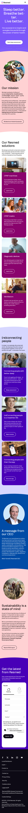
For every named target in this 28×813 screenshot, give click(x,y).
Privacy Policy (6, 777)
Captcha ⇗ (20, 732)
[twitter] (7, 757)
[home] (5, 2)
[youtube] (22, 757)
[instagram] (17, 757)
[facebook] (3, 757)
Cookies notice (6, 784)
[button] (14, 42)
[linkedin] (12, 757)
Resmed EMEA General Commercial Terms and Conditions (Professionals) (12, 792)
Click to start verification (16, 730)
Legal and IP (5, 787)
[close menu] (25, 2)
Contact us (5, 773)
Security (4, 780)
